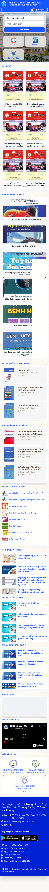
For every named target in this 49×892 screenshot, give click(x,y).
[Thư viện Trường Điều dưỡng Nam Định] (36, 763)
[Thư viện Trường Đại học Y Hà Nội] (24, 780)
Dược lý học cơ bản (28, 405)
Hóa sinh (23, 370)
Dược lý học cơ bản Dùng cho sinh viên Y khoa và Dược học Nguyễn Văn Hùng (30, 468)
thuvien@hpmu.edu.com (22, 821)
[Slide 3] (25, 186)
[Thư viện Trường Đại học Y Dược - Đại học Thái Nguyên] (13, 763)
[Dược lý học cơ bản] (9, 410)
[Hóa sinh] (9, 375)
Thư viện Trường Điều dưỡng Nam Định (35, 771)
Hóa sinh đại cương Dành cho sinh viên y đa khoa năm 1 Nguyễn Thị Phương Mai (30, 433)
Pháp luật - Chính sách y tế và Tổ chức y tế (30, 389)
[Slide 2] (24, 186)
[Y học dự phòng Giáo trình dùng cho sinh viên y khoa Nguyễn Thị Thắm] (9, 454)
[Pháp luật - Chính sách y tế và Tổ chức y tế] (9, 393)
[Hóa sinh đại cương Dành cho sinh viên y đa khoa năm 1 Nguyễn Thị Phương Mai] (9, 437)
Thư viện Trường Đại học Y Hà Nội (24, 787)
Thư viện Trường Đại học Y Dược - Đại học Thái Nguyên (13, 771)
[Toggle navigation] (4, 10)
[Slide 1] (23, 186)
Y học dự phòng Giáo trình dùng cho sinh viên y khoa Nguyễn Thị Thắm (30, 450)
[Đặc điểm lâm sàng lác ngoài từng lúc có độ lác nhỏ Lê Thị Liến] (35, 165)
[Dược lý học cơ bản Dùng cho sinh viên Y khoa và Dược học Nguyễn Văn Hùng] (9, 472)
